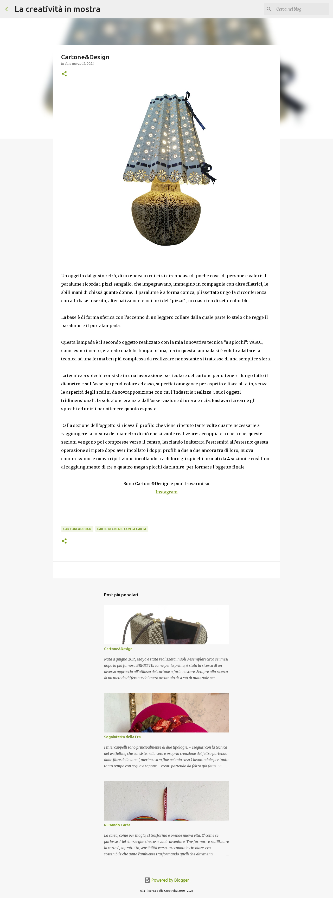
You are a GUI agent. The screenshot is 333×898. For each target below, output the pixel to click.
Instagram (166, 491)
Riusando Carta (117, 825)
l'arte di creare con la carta (121, 529)
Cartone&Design (77, 529)
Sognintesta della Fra (122, 737)
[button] (64, 74)
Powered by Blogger (169, 880)
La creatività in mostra (57, 9)
